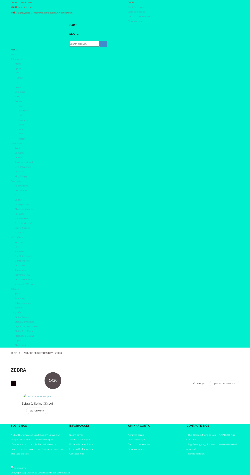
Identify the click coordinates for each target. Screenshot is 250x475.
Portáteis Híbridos (24, 256)
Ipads (18, 293)
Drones (18, 157)
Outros (18, 101)
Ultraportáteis (22, 260)
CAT (21, 106)
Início (14, 352)
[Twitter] (11, 463)
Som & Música (22, 228)
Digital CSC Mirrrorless (26, 326)
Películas (19, 213)
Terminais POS (22, 274)
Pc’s (17, 246)
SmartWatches (23, 167)
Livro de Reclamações (81, 449)
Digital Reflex (22, 317)
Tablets (15, 289)
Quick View (46, 405)
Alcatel (18, 63)
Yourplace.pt (63, 472)
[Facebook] (11, 458)
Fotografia (16, 312)
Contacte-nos (76, 453)
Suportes (19, 232)
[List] (21, 383)
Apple (18, 68)
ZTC (21, 134)
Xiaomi (22, 138)
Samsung (20, 92)
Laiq (21, 115)
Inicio (13, 54)
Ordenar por (199, 383)
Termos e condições (79, 439)
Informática (17, 237)
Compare (37, 405)
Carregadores (22, 204)
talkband (19, 171)
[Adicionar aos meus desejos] (28, 405)
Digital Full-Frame (24, 331)
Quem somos (76, 435)
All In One (20, 265)
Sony (17, 96)
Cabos (18, 195)
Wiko (21, 124)
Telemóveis (17, 59)
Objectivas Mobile (24, 209)
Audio (18, 148)
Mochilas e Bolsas (24, 335)
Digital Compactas (24, 321)
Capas (18, 199)
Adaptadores (21, 185)
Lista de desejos (136, 11)
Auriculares (21, 190)
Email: (14, 7)
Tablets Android (23, 303)
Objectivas (20, 345)
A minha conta (136, 7)
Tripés (18, 340)
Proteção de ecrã (23, 223)
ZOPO (22, 129)
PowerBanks (21, 218)
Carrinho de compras (139, 16)
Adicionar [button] (37, 410)
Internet (19, 242)
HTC (17, 73)
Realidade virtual (24, 162)
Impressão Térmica (25, 284)
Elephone (24, 110)
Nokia (18, 87)
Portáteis (19, 251)
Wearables (16, 143)
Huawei (19, 77)
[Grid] (13, 383)
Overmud (24, 120)
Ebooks (18, 307)
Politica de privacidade (81, 444)
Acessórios (16, 181)
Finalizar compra (137, 21)
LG (16, 82)
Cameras (19, 152)
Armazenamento (24, 279)
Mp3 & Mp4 (21, 176)
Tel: (13, 12)
